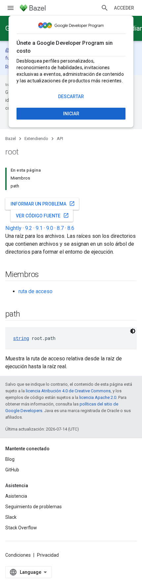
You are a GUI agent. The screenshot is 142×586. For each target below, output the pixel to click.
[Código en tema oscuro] (133, 331)
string (21, 338)
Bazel (10, 138)
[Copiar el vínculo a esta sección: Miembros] (45, 275)
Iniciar (71, 113)
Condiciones (18, 555)
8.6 (70, 228)
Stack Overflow (21, 527)
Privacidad (48, 555)
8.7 (60, 228)
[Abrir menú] (10, 8)
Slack (11, 517)
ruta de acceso (35, 291)
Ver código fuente (42, 215)
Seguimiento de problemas (33, 506)
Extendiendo (36, 138)
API (60, 138)
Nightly (13, 228)
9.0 (49, 228)
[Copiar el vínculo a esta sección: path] (26, 315)
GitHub (12, 469)
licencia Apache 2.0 (97, 397)
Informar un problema (43, 204)
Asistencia (16, 496)
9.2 (28, 228)
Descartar (71, 96)
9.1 (39, 228)
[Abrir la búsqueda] (105, 8)
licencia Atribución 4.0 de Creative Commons (68, 390)
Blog (10, 459)
